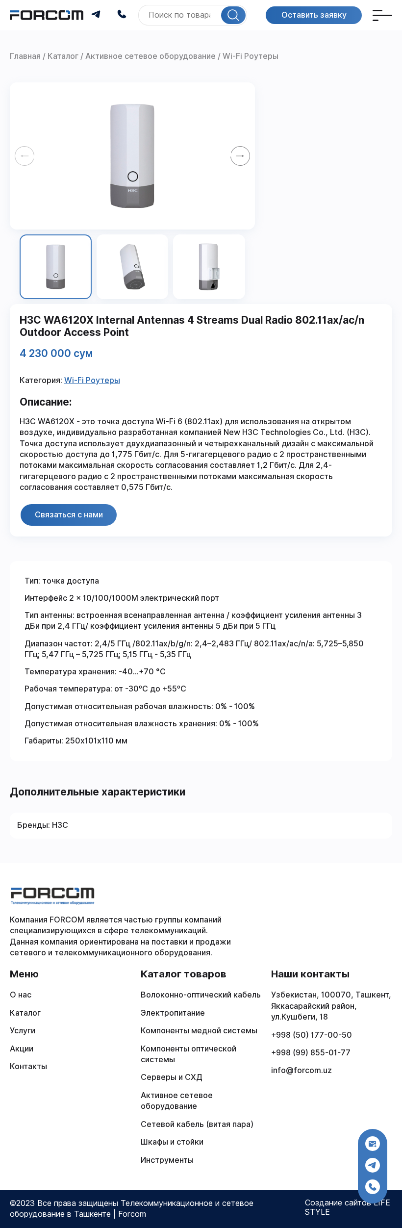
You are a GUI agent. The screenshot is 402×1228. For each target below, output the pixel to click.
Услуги (22, 1030)
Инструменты (167, 1160)
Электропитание (173, 1013)
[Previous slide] (24, 156)
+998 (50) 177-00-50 (311, 1035)
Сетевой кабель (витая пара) (197, 1124)
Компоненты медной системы (199, 1030)
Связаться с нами (69, 514)
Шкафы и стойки (172, 1142)
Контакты (28, 1066)
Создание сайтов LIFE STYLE (347, 1207)
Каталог (25, 1013)
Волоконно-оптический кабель (201, 994)
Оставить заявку (314, 15)
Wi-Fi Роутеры (92, 380)
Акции (21, 1048)
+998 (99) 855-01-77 (311, 1052)
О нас (20, 994)
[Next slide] (240, 156)
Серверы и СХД (171, 1077)
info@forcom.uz (301, 1070)
